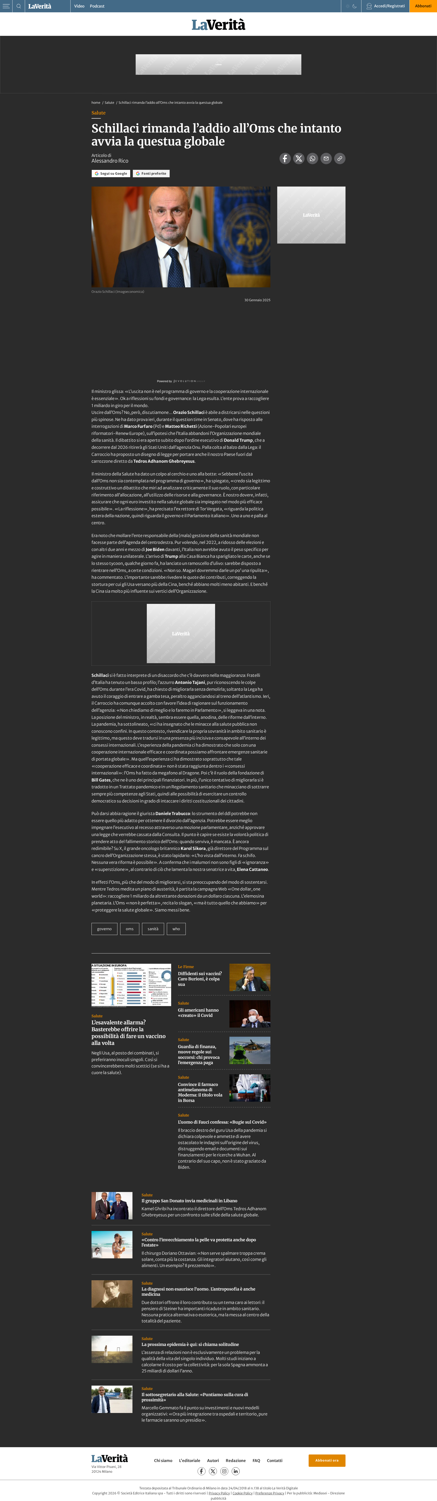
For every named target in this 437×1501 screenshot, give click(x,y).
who (176, 929)
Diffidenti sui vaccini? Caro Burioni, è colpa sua (200, 979)
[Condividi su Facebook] (285, 158)
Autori (213, 1460)
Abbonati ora (327, 1460)
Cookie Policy (243, 1493)
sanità (153, 929)
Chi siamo (163, 1460)
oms (130, 929)
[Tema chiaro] (348, 6)
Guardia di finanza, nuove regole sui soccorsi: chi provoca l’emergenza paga (199, 1054)
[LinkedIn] (236, 1471)
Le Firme (186, 966)
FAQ (256, 1460)
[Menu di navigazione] (6, 6)
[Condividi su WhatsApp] (312, 158)
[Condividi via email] (326, 158)
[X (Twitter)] (213, 1471)
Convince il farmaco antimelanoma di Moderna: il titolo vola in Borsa (200, 1092)
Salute (110, 103)
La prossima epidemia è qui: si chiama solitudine (190, 1344)
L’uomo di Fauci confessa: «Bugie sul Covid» (222, 1122)
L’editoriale (189, 1460)
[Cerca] (19, 6)
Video (79, 6)
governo (104, 929)
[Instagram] (224, 1471)
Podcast (97, 6)
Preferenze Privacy (269, 1493)
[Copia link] (340, 158)
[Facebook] (202, 1471)
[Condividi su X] (299, 158)
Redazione (236, 1460)
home (95, 103)
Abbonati (423, 6)
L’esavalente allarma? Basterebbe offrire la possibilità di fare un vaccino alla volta (128, 1032)
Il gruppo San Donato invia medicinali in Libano (189, 1200)
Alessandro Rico (109, 161)
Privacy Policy (219, 1493)
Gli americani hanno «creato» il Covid (198, 1013)
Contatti (274, 1460)
